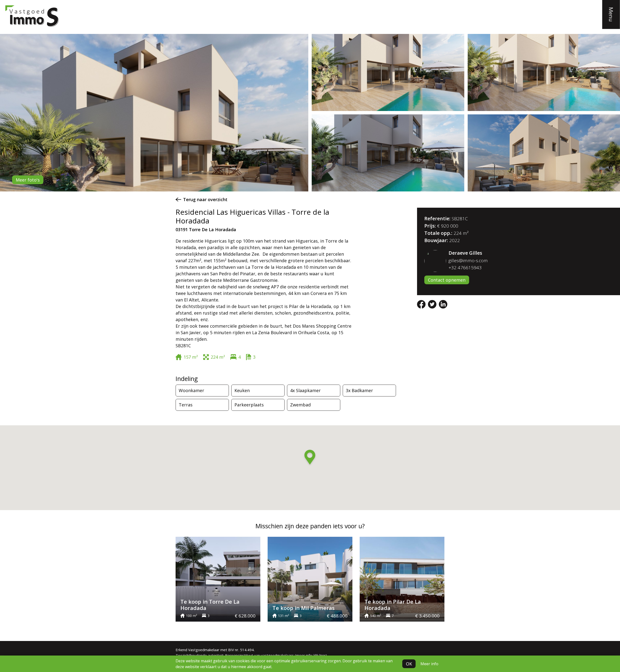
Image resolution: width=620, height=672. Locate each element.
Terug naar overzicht (205, 199)
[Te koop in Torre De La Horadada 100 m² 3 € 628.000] (218, 579)
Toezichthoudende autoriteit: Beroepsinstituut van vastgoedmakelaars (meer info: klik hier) (251, 655)
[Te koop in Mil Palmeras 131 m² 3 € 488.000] (310, 579)
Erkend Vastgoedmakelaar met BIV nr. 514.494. (215, 649)
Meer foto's (28, 180)
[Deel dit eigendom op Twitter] (433, 304)
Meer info (429, 663)
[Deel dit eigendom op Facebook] (422, 304)
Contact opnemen (446, 280)
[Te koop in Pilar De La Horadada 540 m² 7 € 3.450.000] (402, 579)
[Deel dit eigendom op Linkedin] (443, 304)
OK (409, 664)
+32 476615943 (465, 267)
